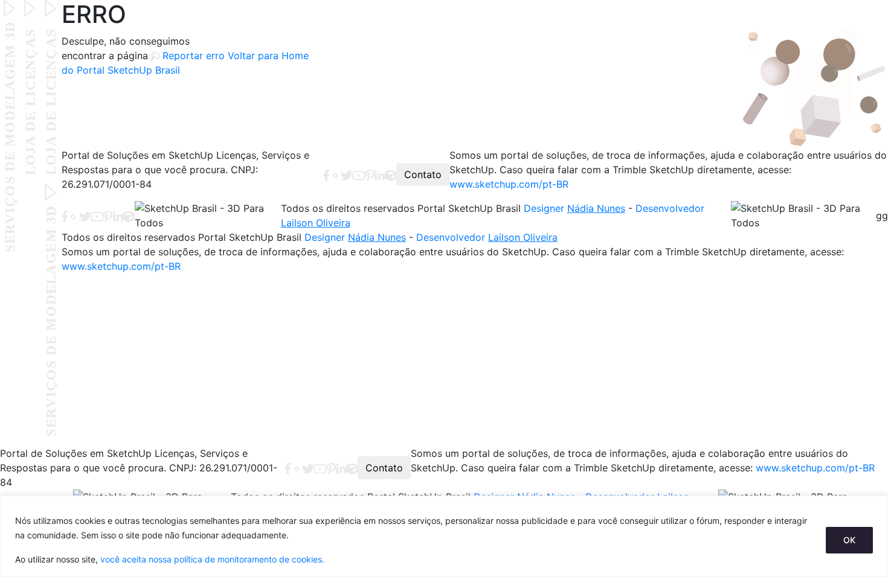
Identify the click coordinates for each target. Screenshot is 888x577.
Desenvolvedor (487, 237)
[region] (444, 536)
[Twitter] (346, 174)
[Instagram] (335, 174)
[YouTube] (358, 174)
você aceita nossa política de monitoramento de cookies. (212, 559)
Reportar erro (193, 55)
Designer (574, 208)
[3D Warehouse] (391, 174)
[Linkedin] (380, 174)
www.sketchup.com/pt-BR (508, 184)
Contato (423, 174)
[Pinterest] (370, 174)
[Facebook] (326, 174)
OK (849, 540)
